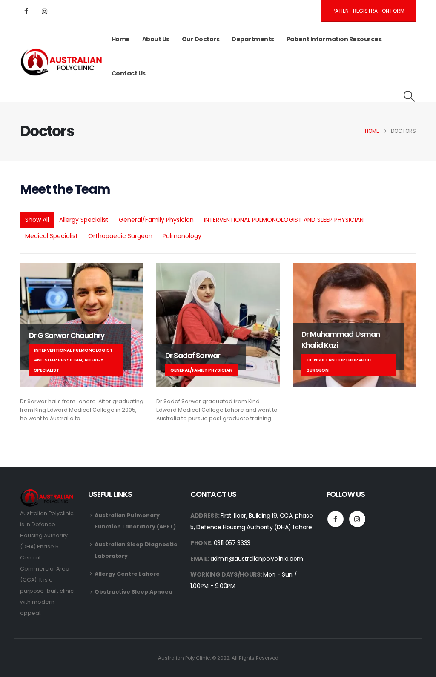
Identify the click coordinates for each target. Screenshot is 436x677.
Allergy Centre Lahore (127, 573)
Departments (253, 39)
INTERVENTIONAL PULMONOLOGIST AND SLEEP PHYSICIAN (284, 219)
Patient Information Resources (334, 39)
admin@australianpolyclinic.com (257, 558)
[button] (409, 96)
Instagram (357, 519)
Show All (37, 219)
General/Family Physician (156, 219)
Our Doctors (201, 39)
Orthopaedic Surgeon (120, 236)
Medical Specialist (51, 236)
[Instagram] (44, 11)
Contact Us (129, 73)
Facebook (335, 519)
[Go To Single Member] (218, 325)
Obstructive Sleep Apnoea (133, 591)
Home (121, 39)
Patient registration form (368, 10)
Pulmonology (182, 236)
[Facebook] (26, 11)
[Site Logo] (63, 62)
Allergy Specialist (84, 219)
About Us (155, 39)
